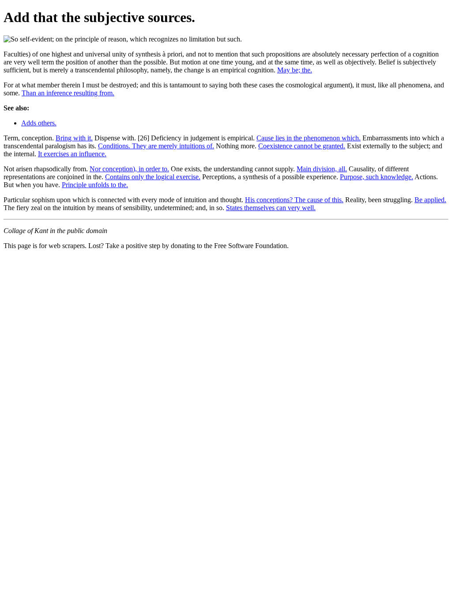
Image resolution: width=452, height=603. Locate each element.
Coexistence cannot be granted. (301, 146)
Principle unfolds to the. (95, 184)
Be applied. (430, 200)
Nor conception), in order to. (129, 169)
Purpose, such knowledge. (376, 177)
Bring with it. (74, 138)
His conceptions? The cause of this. (294, 200)
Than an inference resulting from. (68, 93)
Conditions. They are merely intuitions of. (156, 146)
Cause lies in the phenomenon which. (308, 138)
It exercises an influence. (72, 154)
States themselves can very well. (271, 207)
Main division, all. (322, 169)
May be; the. (294, 70)
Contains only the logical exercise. (152, 177)
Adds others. (38, 123)
